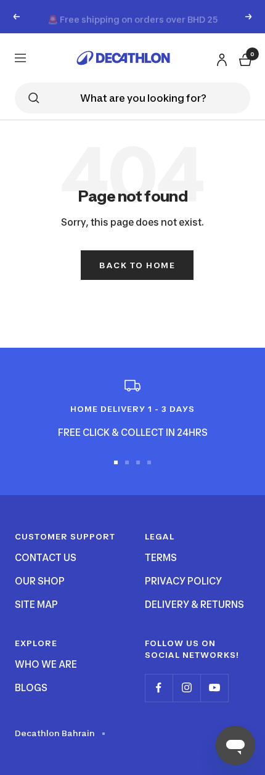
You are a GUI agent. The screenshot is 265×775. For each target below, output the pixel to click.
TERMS (161, 558)
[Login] (220, 57)
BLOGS (31, 688)
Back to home (137, 265)
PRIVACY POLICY (183, 581)
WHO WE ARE (46, 664)
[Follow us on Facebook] (159, 688)
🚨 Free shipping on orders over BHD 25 (132, 16)
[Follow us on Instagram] (186, 688)
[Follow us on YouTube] (214, 688)
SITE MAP (36, 604)
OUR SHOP (40, 581)
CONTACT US (45, 558)
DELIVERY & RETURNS (194, 604)
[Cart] (244, 58)
